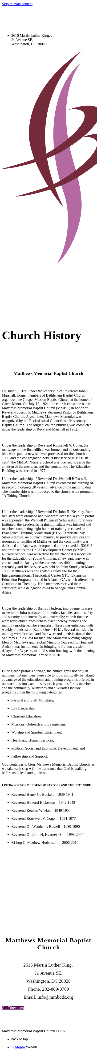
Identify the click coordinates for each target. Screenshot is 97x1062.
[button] (13, 1008)
